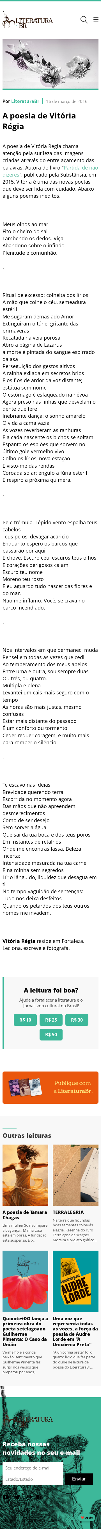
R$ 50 (51, 1034)
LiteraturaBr (25, 101)
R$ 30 (77, 1020)
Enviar (79, 1479)
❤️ (87, 1517)
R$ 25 (51, 1020)
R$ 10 (25, 1020)
